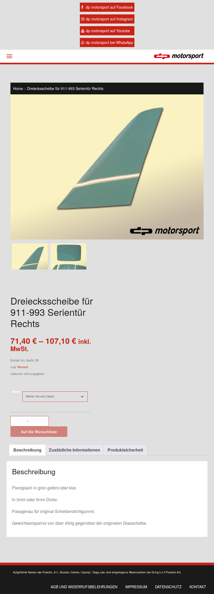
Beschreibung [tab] (27, 450)
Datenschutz (168, 586)
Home (18, 88)
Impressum (136, 586)
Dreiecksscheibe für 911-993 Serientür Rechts (65, 88)
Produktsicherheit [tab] (125, 450)
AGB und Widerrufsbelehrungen (84, 586)
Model (16, 391)
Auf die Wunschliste (39, 431)
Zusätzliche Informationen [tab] (74, 450)
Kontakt (197, 586)
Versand (22, 367)
